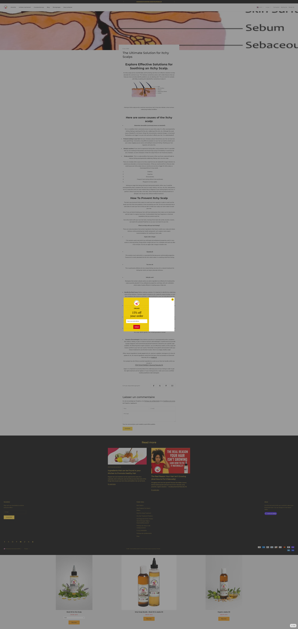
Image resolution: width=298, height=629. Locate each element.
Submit (137, 327)
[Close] (172, 299)
